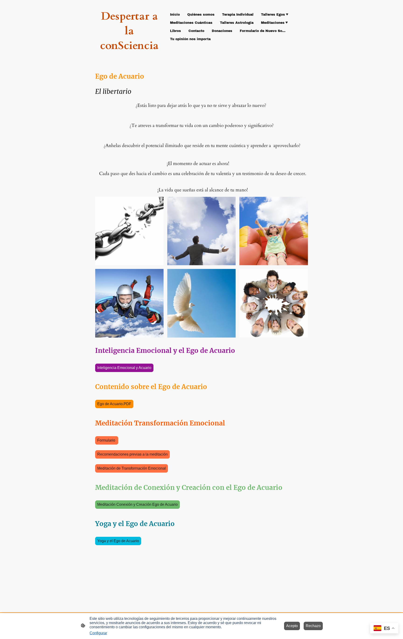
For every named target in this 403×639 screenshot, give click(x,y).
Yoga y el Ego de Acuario (118, 541)
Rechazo (313, 626)
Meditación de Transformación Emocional (131, 468)
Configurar (98, 633)
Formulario (106, 440)
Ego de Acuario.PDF (114, 404)
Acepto (292, 626)
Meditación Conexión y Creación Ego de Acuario (137, 504)
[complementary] (384, 628)
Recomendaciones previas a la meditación (132, 454)
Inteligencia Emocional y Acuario (124, 368)
